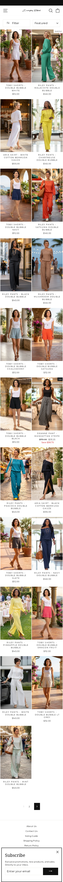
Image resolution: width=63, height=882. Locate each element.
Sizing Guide (31, 836)
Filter (15, 23)
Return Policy (31, 845)
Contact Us (31, 831)
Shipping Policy (31, 840)
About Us (31, 826)
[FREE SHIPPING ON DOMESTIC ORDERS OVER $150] (31, 3)
